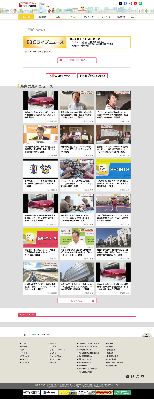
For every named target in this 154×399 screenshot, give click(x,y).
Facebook (125, 3)
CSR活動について (84, 350)
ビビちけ (53, 353)
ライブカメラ (26, 362)
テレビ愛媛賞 (112, 359)
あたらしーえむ (55, 359)
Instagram (130, 3)
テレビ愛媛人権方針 (85, 372)
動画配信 (121, 17)
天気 (58, 17)
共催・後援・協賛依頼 (115, 362)
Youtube (135, 3)
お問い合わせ (112, 365)
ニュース (26, 17)
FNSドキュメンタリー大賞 (87, 346)
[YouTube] (142, 376)
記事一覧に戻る (77, 60)
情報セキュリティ (84, 359)
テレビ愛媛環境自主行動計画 (88, 353)
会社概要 (110, 343)
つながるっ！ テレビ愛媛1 (27, 4)
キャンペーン (105, 17)
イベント (73, 17)
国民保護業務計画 (84, 362)
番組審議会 (111, 350)
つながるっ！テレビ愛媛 (77, 381)
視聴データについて (85, 365)
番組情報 (42, 17)
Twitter (120, 3)
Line (140, 3)
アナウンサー (89, 17)
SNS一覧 (53, 362)
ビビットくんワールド (58, 350)
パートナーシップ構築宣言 (87, 369)
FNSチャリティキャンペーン (88, 343)
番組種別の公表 (112, 356)
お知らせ (53, 343)
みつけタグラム (55, 356)
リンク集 (53, 346)
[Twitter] (127, 376)
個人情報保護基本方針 (86, 356)
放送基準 (110, 353)
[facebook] (132, 376)
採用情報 (110, 346)
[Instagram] (137, 376)
